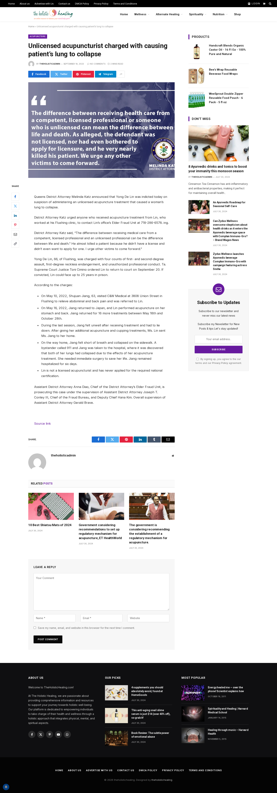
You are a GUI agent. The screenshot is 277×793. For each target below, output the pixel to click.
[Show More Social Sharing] (121, 74)
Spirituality (196, 14)
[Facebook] (15, 196)
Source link (42, 423)
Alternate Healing (167, 14)
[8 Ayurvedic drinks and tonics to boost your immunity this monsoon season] (218, 143)
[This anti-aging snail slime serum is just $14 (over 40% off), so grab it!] (116, 715)
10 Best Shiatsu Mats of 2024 (49, 525)
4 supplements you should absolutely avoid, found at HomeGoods (147, 691)
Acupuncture (38, 36)
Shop (237, 14)
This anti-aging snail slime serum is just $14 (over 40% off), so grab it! (150, 714)
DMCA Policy (82, 3)
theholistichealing (162, 779)
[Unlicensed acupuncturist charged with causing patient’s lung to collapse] (101, 130)
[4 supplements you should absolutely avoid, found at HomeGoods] (116, 692)
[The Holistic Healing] (53, 14)
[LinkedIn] (15, 215)
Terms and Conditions (125, 3)
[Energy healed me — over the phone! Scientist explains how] (192, 692)
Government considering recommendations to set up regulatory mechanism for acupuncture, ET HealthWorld (100, 531)
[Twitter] (15, 206)
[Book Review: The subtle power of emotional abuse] (116, 738)
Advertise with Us (44, 3)
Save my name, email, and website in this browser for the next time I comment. (86, 627)
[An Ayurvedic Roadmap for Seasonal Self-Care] (199, 207)
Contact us (64, 3)
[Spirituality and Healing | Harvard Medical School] (192, 714)
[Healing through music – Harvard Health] (192, 735)
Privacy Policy (101, 3)
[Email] (15, 234)
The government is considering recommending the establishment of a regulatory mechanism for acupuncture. (149, 533)
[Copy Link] (15, 244)
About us (25, 3)
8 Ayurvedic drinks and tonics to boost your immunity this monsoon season (217, 169)
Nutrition (218, 14)
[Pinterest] (15, 225)
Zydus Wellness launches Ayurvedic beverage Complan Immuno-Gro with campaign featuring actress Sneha (230, 261)
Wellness (140, 14)
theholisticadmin (49, 64)
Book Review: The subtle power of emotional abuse (150, 734)
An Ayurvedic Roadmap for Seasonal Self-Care (229, 204)
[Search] (269, 3)
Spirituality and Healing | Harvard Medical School (228, 710)
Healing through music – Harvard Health (228, 731)
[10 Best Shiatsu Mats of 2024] (51, 506)
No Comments (97, 64)
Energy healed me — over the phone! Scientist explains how (226, 689)
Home (11, 3)
